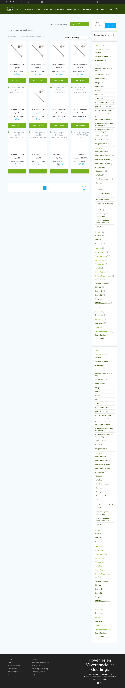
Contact (35, 659)
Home (19, 9)
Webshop (28, 9)
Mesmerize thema (100, 679)
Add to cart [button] (17, 81)
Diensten (47, 9)
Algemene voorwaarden (40, 662)
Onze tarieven (102, 9)
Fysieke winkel (73, 9)
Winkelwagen (13, 672)
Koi (37, 9)
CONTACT (116, 2)
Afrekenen (12, 675)
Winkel (10, 662)
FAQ (111, 9)
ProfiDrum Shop (14, 665)
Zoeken (96, 22)
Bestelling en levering (40, 669)
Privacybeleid (36, 665)
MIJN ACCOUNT (103, 2)
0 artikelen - (80, 24)
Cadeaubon (86, 9)
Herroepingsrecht (38, 672)
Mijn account (12, 669)
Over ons (59, 9)
